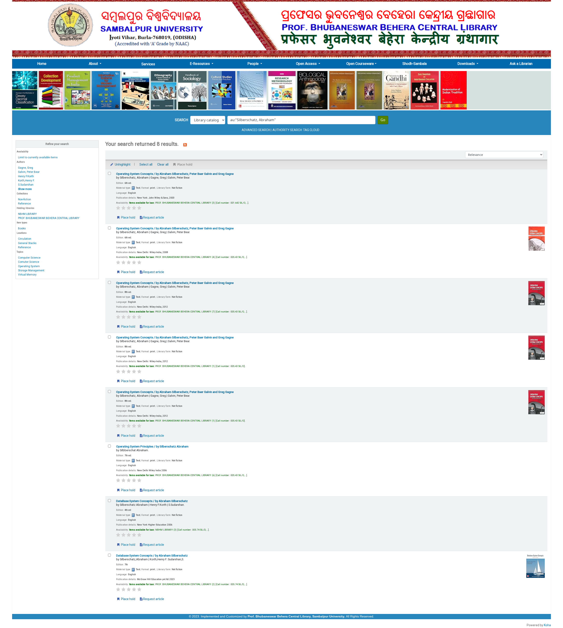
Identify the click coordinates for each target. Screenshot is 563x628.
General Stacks (27, 243)
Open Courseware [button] (360, 64)
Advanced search (256, 130)
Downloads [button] (466, 64)
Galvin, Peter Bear (29, 171)
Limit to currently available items (38, 157)
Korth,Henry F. (26, 180)
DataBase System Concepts (152, 501)
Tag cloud (311, 130)
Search (181, 120)
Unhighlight (122, 164)
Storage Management (31, 270)
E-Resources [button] (200, 64)
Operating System (29, 266)
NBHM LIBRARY (27, 213)
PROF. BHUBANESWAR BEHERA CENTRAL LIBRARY (48, 218)
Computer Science (29, 257)
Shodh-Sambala (414, 64)
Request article (153, 217)
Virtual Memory (27, 274)
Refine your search (57, 144)
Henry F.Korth (26, 176)
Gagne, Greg (25, 167)
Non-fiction (24, 199)
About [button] (94, 64)
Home (43, 63)
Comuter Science (28, 261)
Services (148, 64)
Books (22, 228)
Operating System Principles (152, 446)
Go (382, 120)
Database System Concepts (152, 555)
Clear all (162, 164)
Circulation (24, 238)
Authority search (287, 130)
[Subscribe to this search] (185, 144)
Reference (24, 203)
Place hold (127, 217)
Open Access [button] (307, 64)
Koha (547, 625)
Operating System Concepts (175, 173)
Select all (145, 164)
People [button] (253, 64)
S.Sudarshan (25, 184)
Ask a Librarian (521, 64)
